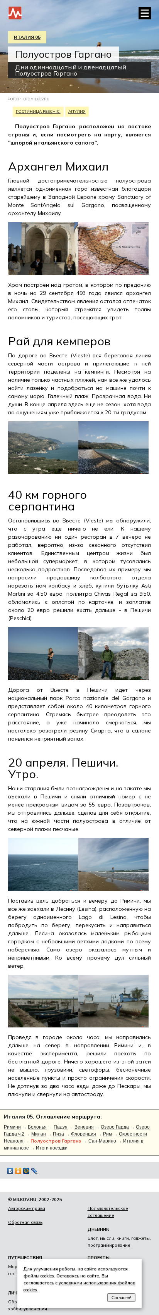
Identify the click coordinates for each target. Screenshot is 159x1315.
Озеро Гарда (115, 1127)
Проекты (99, 1257)
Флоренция (83, 1134)
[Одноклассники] (18, 1171)
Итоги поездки (52, 1148)
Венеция (84, 1127)
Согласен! (121, 1297)
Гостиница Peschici (38, 111)
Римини (12, 1127)
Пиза (58, 1134)
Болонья (37, 1127)
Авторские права (26, 1208)
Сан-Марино (102, 1141)
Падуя (61, 1127)
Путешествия (25, 1257)
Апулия (77, 111)
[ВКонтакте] (10, 1171)
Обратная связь (25, 1222)
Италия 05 (27, 37)
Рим (107, 1134)
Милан (38, 1134)
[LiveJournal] (34, 1171)
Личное (17, 1293)
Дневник (98, 1229)
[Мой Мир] (26, 1171)
